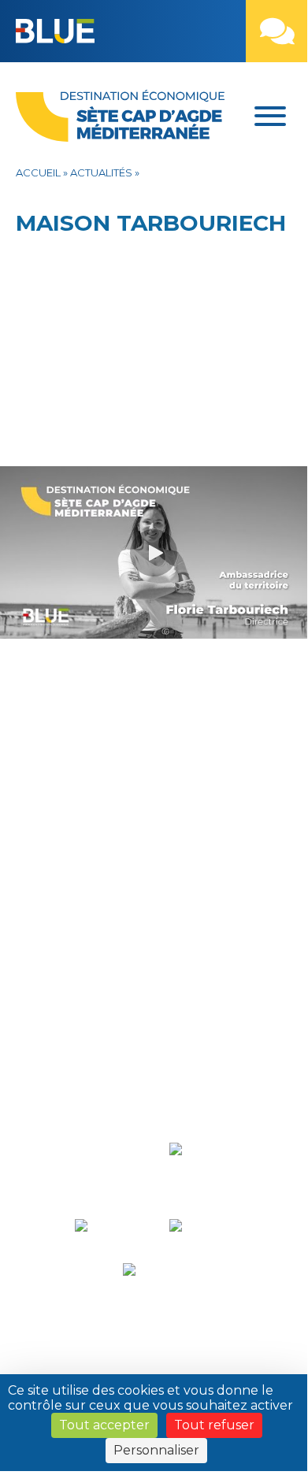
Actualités (101, 172)
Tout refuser (214, 1425)
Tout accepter (104, 1425)
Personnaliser (156, 1450)
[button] (149, 35)
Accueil (38, 172)
